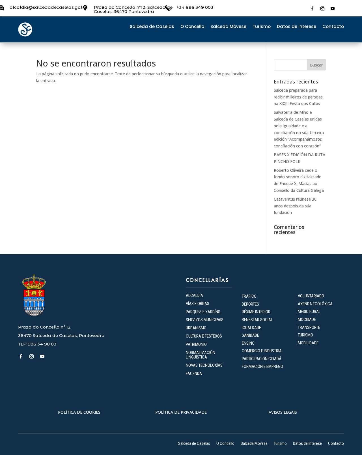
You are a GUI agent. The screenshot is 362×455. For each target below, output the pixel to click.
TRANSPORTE (309, 327)
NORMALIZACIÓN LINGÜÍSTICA (200, 355)
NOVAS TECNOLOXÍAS (204, 365)
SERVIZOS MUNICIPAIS (204, 319)
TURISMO (305, 335)
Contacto (333, 27)
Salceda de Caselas (152, 27)
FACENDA (194, 373)
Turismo (262, 27)
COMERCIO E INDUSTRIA (262, 350)
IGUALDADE (251, 327)
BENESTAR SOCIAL (258, 319)
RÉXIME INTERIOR (256, 311)
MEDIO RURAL (309, 311)
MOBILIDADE (308, 342)
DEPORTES (250, 304)
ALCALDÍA (194, 295)
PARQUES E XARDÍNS (203, 311)
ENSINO (248, 343)
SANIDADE (250, 335)
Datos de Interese (296, 27)
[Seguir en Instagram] (322, 8)
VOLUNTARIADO (311, 296)
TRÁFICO (249, 296)
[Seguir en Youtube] (333, 8)
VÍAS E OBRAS (197, 303)
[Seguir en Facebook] (312, 8)
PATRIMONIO (196, 344)
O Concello (192, 27)
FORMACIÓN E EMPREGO (262, 366)
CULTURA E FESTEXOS (204, 336)
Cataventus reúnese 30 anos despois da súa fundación (295, 205)
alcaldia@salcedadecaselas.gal (46, 7)
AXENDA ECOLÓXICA (315, 303)
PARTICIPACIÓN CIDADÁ (261, 358)
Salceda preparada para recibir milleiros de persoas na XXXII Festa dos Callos (298, 96)
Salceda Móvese (228, 27)
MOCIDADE (307, 319)
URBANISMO (196, 327)
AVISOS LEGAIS (283, 412)
